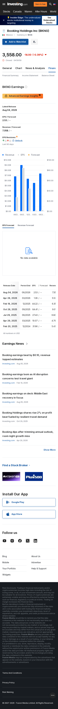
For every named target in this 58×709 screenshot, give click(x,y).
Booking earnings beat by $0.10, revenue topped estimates (26, 357)
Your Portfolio (9, 568)
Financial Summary (10, 75)
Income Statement (30, 75)
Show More (50, 450)
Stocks (6, 11)
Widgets (6, 574)
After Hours (41, 11)
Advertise (36, 562)
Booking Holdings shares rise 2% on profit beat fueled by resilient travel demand (27, 414)
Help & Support (38, 568)
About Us (35, 556)
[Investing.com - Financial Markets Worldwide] (17, 4)
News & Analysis (35, 68)
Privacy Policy (8, 682)
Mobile (5, 562)
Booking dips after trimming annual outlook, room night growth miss (27, 434)
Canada (17, 11)
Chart (18, 68)
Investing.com (8, 364)
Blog (4, 556)
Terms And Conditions (12, 673)
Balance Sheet (48, 75)
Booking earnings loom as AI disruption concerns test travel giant (25, 376)
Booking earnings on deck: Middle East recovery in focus (24, 395)
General (7, 68)
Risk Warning (8, 692)
